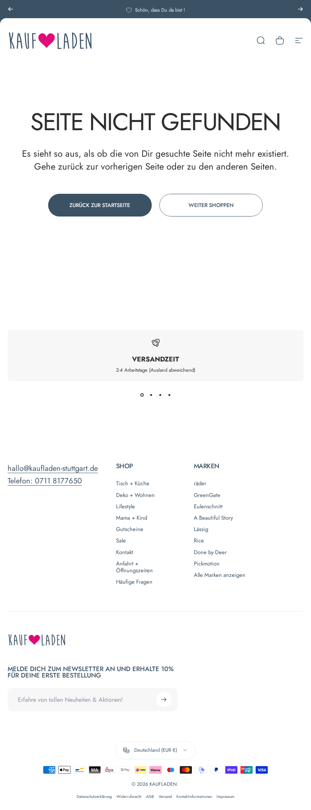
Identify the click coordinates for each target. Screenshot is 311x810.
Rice (199, 540)
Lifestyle (125, 506)
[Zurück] (10, 9)
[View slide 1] (141, 394)
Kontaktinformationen (194, 796)
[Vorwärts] (300, 9)
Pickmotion (207, 563)
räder (200, 483)
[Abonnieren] (163, 699)
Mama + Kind (131, 517)
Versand (165, 796)
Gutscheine (129, 529)
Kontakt (124, 552)
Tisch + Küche (132, 483)
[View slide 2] (151, 394)
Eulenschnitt (208, 506)
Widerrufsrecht (128, 796)
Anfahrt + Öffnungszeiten (134, 567)
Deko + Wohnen (135, 495)
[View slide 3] (160, 394)
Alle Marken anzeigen (219, 575)
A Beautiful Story (213, 517)
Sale (121, 540)
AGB (150, 796)
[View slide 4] (169, 394)
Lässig (201, 529)
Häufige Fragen (134, 581)
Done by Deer (210, 552)
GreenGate (207, 495)
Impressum (225, 796)
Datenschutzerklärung (94, 796)
